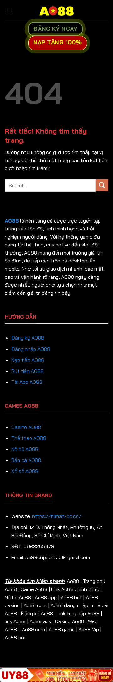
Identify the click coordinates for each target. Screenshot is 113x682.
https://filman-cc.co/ (56, 516)
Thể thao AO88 (28, 438)
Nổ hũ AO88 (24, 449)
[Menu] (8, 11)
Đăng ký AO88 (27, 338)
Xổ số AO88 (24, 471)
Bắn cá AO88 (26, 460)
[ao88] (56, 11)
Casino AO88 (26, 427)
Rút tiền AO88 (27, 371)
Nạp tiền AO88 (27, 360)
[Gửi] (102, 185)
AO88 (12, 221)
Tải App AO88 (26, 382)
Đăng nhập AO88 (30, 349)
